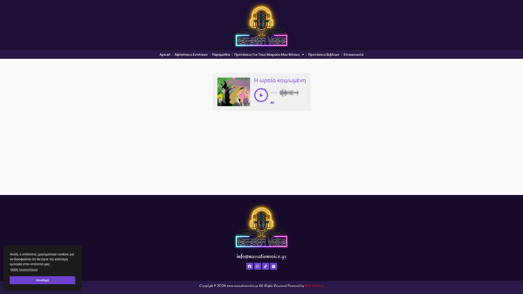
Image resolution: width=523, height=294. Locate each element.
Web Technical (314, 285)
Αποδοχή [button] (42, 280)
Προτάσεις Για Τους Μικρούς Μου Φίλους (267, 54)
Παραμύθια (221, 54)
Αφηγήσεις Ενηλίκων (191, 54)
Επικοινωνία (353, 54)
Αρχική (165, 54)
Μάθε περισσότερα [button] (24, 269)
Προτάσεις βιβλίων (323, 54)
